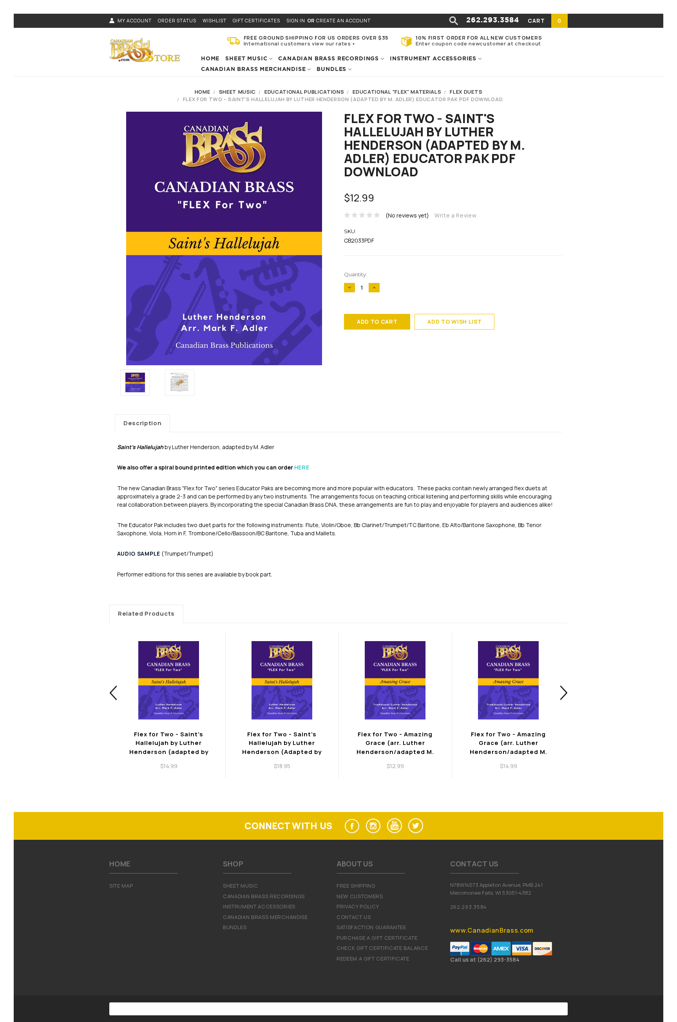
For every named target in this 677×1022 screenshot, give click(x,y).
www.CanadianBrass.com (492, 930)
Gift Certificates (256, 20)
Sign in (295, 20)
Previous (113, 692)
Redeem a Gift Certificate (373, 958)
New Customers (360, 896)
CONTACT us (354, 917)
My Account (135, 20)
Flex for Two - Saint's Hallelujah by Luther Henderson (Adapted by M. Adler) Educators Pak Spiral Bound (282, 752)
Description (142, 423)
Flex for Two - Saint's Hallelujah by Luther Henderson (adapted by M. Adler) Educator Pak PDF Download (343, 99)
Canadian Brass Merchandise (254, 69)
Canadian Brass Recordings (329, 58)
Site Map (121, 885)
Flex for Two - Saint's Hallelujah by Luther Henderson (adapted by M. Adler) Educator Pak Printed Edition (168, 752)
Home (210, 58)
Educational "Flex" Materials (397, 91)
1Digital (419, 1008)
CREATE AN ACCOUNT (343, 20)
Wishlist (214, 20)
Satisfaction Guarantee (371, 927)
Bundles (332, 69)
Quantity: (355, 274)
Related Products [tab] (146, 613)
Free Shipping (356, 885)
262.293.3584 (492, 20)
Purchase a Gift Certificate (377, 937)
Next (564, 692)
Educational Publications (304, 91)
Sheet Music (247, 58)
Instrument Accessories (434, 58)
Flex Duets (466, 91)
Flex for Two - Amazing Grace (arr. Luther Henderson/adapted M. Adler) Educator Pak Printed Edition (508, 752)
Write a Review (455, 215)
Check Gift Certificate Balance (382, 947)
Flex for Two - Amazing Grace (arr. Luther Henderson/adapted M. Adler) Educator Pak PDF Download (395, 752)
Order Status (177, 20)
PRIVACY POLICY (358, 906)
